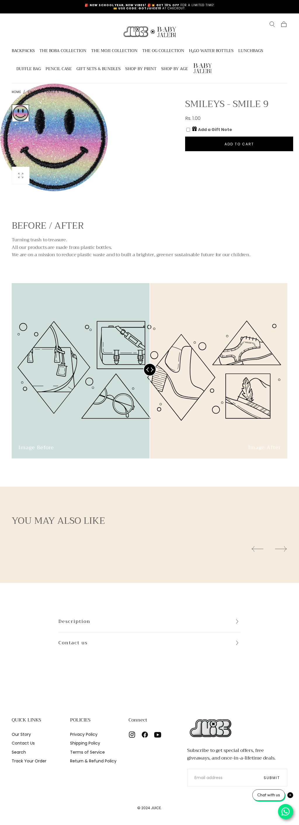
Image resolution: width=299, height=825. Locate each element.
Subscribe (183, 485)
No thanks (149, 505)
